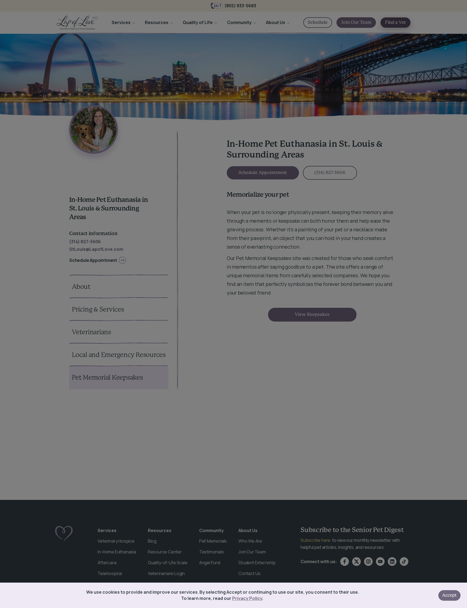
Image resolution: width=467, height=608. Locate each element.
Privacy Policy (247, 598)
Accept (449, 595)
